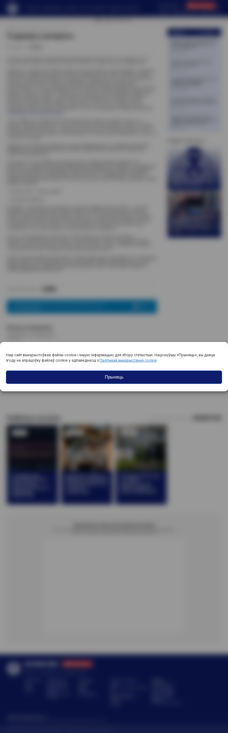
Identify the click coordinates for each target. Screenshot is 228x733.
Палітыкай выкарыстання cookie (128, 360)
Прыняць (114, 376)
